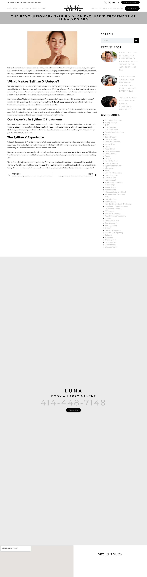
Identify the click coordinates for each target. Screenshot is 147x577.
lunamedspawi (110, 180)
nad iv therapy (110, 202)
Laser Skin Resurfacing (113, 173)
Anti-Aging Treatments (113, 120)
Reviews (103, 8)
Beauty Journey (111, 123)
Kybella (107, 170)
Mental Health (110, 187)
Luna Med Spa (20, 168)
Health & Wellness (111, 163)
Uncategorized (110, 242)
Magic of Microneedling (114, 182)
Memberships (110, 185)
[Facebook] (105, 2)
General (108, 158)
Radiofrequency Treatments (115, 216)
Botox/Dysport (110, 137)
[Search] (136, 40)
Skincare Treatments (112, 230)
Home (9, 8)
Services (25, 8)
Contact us (118, 8)
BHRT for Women (111, 130)
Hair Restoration (111, 161)
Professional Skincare (113, 209)
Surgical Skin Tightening (114, 233)
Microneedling (110, 190)
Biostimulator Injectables (114, 132)
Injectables (109, 168)
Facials (107, 156)
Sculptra (108, 218)
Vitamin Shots (110, 245)
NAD (106, 197)
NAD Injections (110, 199)
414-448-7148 (73, 402)
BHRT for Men (110, 127)
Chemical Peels (110, 139)
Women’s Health (111, 247)
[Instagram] (109, 2)
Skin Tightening (111, 225)
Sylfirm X (14, 162)
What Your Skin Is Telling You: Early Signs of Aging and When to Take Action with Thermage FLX (128, 61)
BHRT (107, 125)
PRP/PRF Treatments (112, 214)
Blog (110, 8)
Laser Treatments (111, 175)
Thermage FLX (110, 240)
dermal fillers (110, 144)
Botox (107, 135)
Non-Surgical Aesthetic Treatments (118, 204)
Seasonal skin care (112, 221)
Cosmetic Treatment (112, 142)
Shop (34, 8)
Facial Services (110, 154)
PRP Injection (110, 211)
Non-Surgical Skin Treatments (116, 206)
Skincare (108, 228)
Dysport (108, 146)
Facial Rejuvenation (112, 151)
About (15, 8)
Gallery (95, 8)
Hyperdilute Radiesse (113, 166)
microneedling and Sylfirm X (115, 192)
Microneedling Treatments (115, 194)
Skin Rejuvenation (111, 223)
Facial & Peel (110, 149)
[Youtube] (113, 2)
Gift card (42, 8)
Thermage (109, 237)
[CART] (118, 2)
